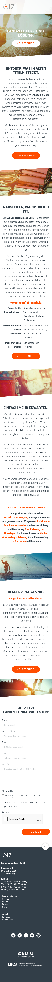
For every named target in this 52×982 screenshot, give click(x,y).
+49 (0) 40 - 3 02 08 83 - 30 (14, 884)
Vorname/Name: (9, 731)
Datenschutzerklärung (22, 795)
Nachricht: (6, 764)
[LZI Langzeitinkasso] (26, 689)
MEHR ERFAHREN (25, 43)
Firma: (4, 720)
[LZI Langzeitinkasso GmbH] (9, 7)
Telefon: (5, 753)
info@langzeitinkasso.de (14, 889)
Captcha (6, 812)
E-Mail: (5, 742)
